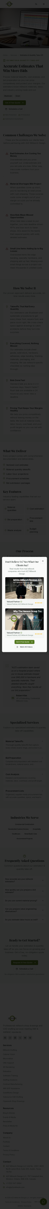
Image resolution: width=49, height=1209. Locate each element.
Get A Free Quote (22, 642)
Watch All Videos (26, 647)
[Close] (42, 561)
